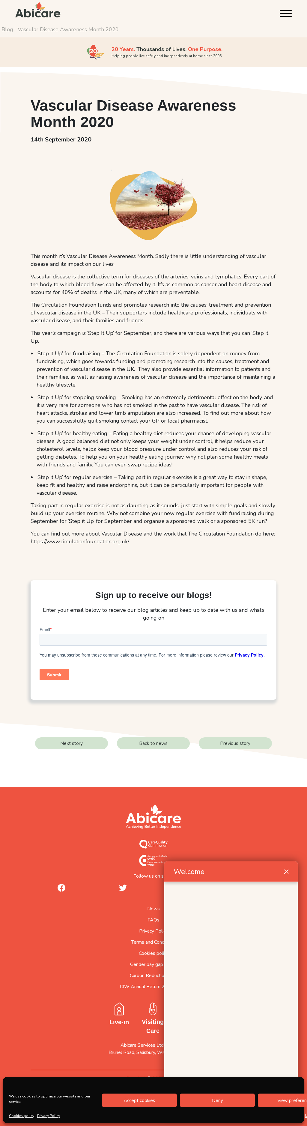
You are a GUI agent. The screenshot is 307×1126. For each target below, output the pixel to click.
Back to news (153, 743)
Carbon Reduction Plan (153, 975)
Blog (7, 29)
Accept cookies (139, 1100)
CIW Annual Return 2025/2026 (153, 986)
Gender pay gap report (153, 964)
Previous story (235, 743)
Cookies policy (21, 1115)
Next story (71, 743)
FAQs (153, 920)
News (153, 909)
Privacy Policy (48, 1115)
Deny (217, 1100)
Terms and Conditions (153, 942)
